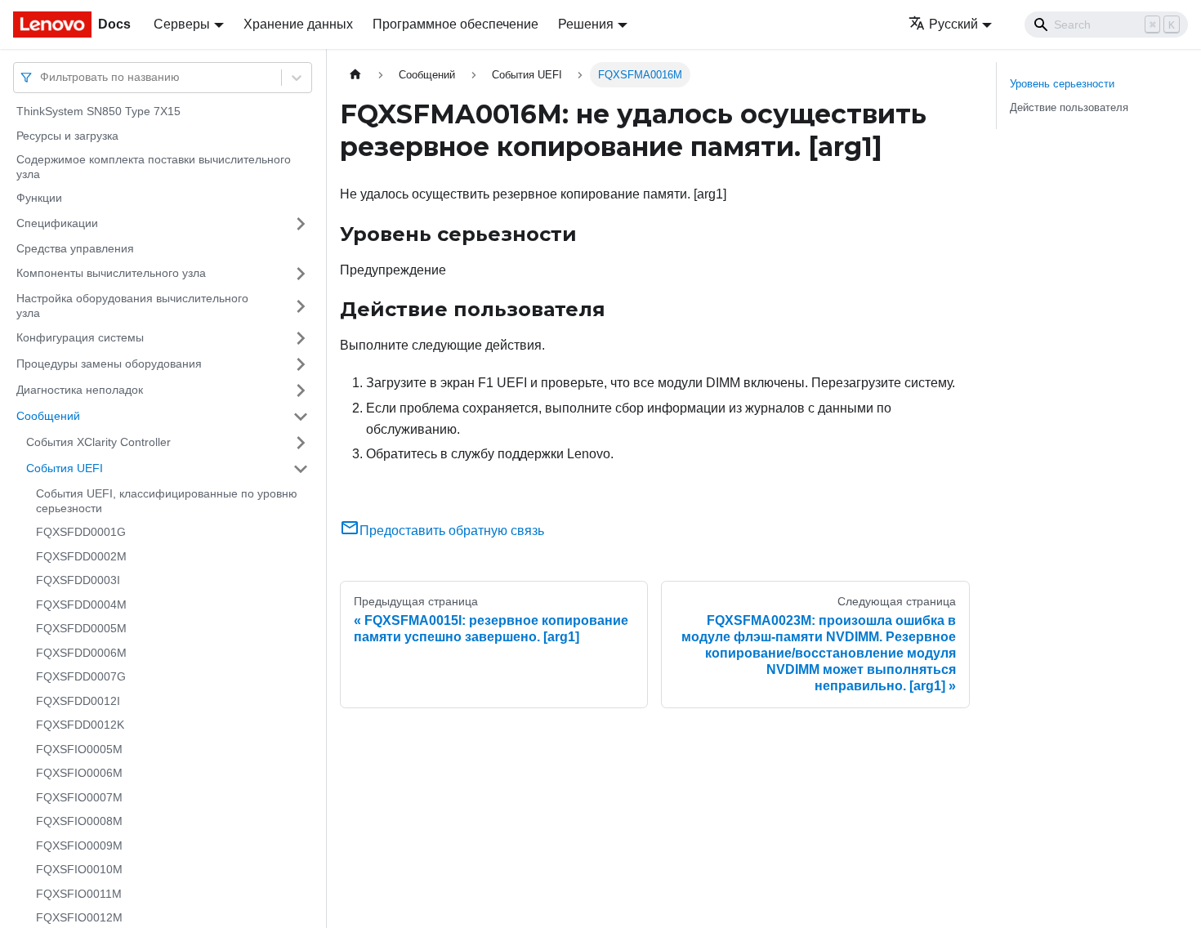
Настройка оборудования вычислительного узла (132, 305)
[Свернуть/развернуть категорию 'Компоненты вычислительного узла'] (301, 274)
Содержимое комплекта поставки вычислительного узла (153, 167)
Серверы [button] (182, 24)
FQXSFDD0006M (81, 652)
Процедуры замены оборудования (109, 363)
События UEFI (64, 468)
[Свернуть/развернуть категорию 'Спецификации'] (301, 224)
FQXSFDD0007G (81, 676)
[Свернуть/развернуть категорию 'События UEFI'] (301, 469)
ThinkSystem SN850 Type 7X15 (98, 111)
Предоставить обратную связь (451, 531)
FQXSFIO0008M (79, 821)
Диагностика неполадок (79, 389)
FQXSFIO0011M (79, 893)
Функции (39, 197)
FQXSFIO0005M (79, 749)
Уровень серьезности (1062, 84)
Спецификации (57, 223)
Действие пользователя (1069, 107)
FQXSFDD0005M (81, 628)
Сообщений (48, 415)
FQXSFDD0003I (78, 580)
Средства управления (75, 248)
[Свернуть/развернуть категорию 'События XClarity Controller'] (301, 443)
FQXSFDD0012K (80, 724)
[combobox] (41, 77)
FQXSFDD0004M (81, 604)
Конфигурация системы (80, 337)
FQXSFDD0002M (81, 556)
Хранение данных (298, 24)
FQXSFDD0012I (78, 700)
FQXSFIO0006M (79, 772)
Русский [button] (953, 24)
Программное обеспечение (455, 24)
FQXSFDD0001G (81, 531)
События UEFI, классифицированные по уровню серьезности (166, 501)
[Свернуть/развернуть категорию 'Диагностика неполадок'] (301, 390)
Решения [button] (586, 24)
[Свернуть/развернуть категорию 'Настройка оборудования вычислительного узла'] (301, 306)
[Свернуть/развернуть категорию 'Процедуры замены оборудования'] (301, 364)
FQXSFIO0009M (79, 845)
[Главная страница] (355, 74)
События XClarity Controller (98, 441)
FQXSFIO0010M (79, 869)
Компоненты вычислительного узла (111, 272)
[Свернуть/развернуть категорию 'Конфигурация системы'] (301, 338)
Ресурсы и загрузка (67, 135)
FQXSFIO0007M (79, 797)
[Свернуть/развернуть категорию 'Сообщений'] (301, 417)
